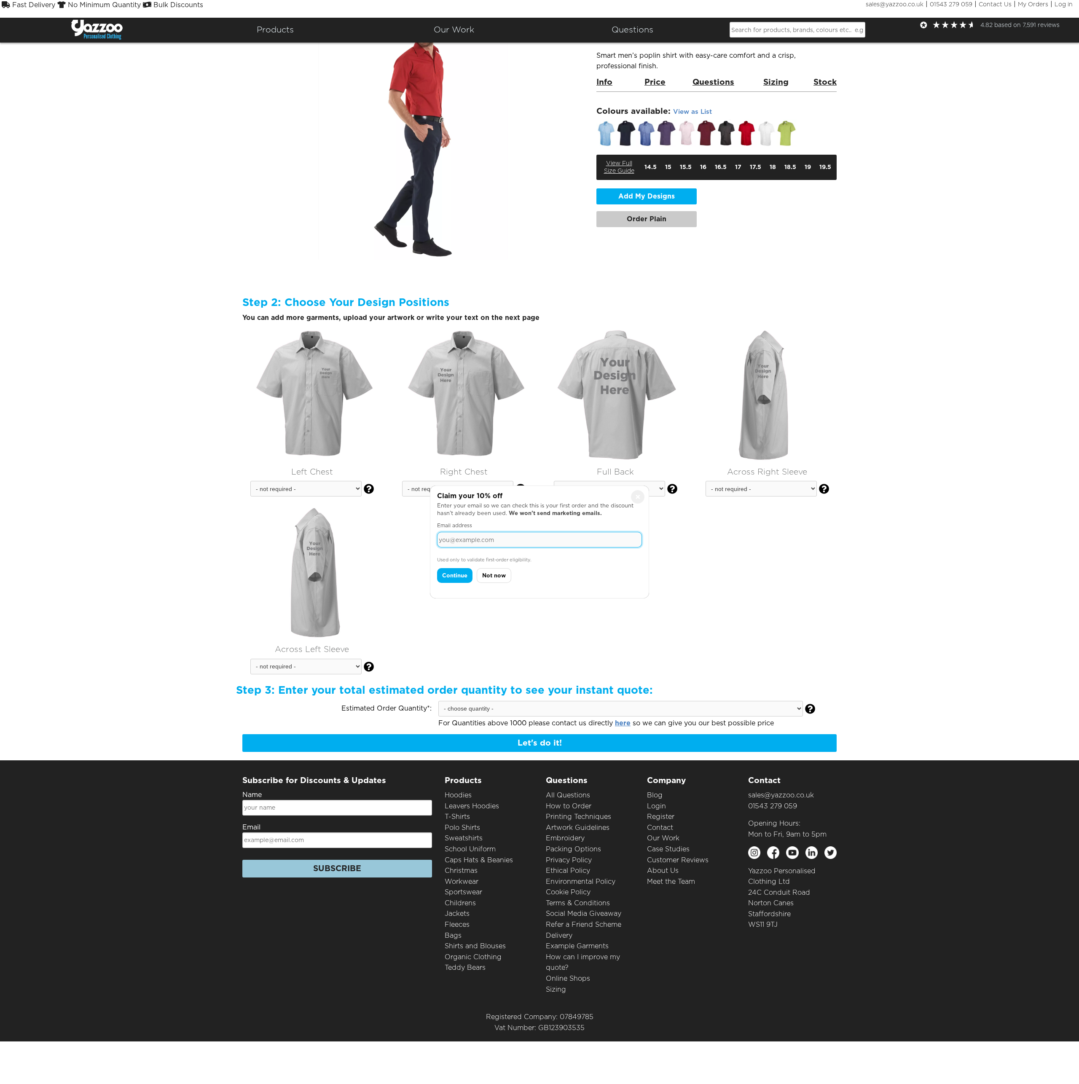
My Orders (1033, 4)
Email (251, 827)
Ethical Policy (568, 871)
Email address (454, 525)
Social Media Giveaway (583, 914)
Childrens (460, 903)
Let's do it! (540, 743)
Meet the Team (671, 881)
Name (252, 795)
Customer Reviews (678, 860)
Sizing (556, 989)
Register (660, 817)
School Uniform (470, 849)
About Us (663, 871)
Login (656, 806)
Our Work (663, 838)
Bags (453, 935)
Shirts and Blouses (475, 946)
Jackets (457, 914)
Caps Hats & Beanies (479, 860)
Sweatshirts (464, 838)
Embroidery (565, 838)
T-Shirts (457, 817)
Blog (655, 795)
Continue (454, 575)
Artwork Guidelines (577, 828)
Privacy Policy (569, 860)
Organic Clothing (473, 957)
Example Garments (577, 946)
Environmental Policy (580, 881)
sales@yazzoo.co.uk (894, 4)
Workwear (461, 881)
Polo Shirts (462, 828)
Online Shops (568, 978)
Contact (660, 828)
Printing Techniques (578, 817)
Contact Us (995, 4)
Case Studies (668, 849)
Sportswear (463, 892)
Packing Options (573, 849)
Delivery (559, 935)
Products (275, 29)
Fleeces (457, 924)
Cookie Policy (568, 892)
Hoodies (458, 795)
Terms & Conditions (578, 903)
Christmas (461, 871)
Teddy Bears (465, 967)
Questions (632, 29)
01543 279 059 (951, 4)
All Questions (568, 795)
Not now (494, 575)
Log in (1064, 4)
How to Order (568, 806)
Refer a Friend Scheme (583, 924)
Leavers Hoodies (472, 806)
